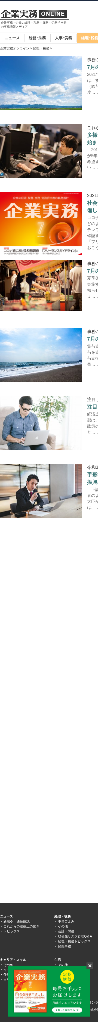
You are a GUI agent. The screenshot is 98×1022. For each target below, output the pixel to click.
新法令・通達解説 (17, 921)
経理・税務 (41, 48)
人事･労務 (63, 38)
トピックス (12, 931)
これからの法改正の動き (21, 926)
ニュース (12, 38)
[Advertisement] (45, 578)
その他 (63, 926)
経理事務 (64, 946)
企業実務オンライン (14, 48)
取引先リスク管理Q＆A (75, 936)
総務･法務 (37, 38)
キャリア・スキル (13, 960)
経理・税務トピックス (74, 941)
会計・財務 (66, 931)
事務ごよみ (66, 921)
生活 (57, 960)
